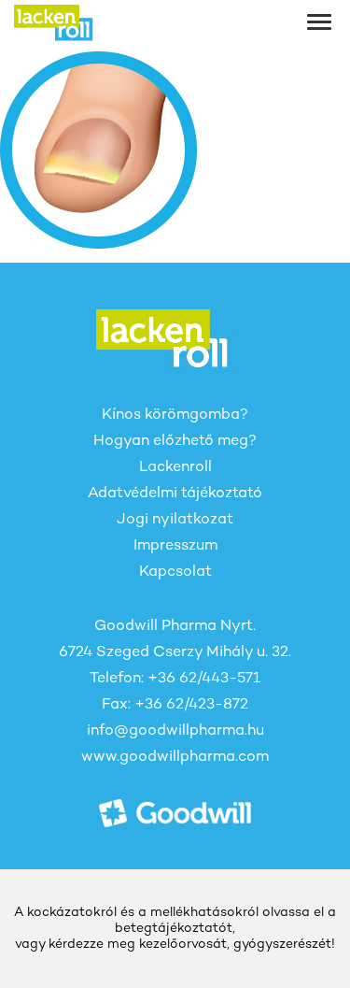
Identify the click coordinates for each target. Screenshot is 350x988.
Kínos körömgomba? (175, 415)
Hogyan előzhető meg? (175, 442)
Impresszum (175, 546)
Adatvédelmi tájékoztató (175, 494)
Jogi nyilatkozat (175, 520)
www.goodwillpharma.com (175, 758)
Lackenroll (175, 468)
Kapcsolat (175, 572)
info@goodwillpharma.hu (175, 731)
